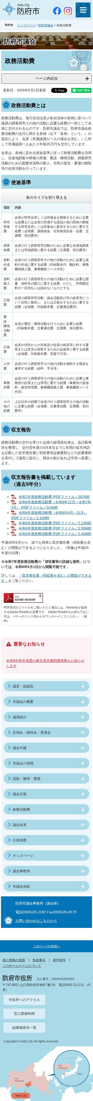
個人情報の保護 (13, 960)
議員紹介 (20, 717)
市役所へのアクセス (24, 1000)
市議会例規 (21, 886)
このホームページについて (21, 966)
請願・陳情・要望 (26, 779)
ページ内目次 (46, 78)
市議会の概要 (23, 702)
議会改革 (20, 825)
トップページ (26, 25)
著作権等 (59, 960)
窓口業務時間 (24, 1014)
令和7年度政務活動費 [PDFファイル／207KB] (54, 497)
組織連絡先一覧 (24, 1027)
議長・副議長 (23, 686)
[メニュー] (83, 9)
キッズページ (23, 856)
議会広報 (20, 794)
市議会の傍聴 (23, 763)
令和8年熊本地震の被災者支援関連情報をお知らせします (45, 663)
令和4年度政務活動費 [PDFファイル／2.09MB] (55, 528)
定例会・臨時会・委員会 (32, 732)
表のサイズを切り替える (46, 197)
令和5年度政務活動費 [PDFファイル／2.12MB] (55, 523)
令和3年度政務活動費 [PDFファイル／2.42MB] (55, 534)
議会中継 (20, 748)
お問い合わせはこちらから (36, 921)
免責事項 (38, 960)
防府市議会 (45, 25)
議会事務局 (21, 871)
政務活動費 (21, 809)
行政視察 (20, 840)
